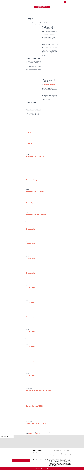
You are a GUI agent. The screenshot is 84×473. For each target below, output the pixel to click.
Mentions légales (37, 468)
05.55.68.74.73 (37, 433)
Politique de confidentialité (45, 468)
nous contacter (31, 433)
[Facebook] (65, 2)
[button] (42, 7)
